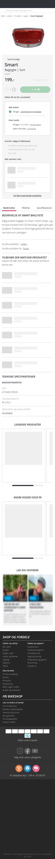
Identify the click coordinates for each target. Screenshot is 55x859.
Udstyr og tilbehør (10, 656)
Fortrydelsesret (34, 653)
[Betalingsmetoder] (27, 731)
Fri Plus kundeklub (10, 674)
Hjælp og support (36, 643)
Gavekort (6, 662)
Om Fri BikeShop (10, 706)
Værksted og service (11, 712)
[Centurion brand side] (40, 809)
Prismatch (7, 680)
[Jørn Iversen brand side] (40, 839)
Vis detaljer (7, 412)
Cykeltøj (6, 659)
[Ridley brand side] (40, 819)
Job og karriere (9, 715)
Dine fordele (8, 671)
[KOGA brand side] (15, 809)
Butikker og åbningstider (13, 709)
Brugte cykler (8, 653)
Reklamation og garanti (37, 659)
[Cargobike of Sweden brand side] (15, 829)
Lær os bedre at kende (13, 703)
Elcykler (6, 650)
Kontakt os (32, 666)
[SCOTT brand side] (40, 799)
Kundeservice (33, 646)
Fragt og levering (34, 656)
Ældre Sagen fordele (11, 687)
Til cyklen (17, 16)
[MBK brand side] (40, 788)
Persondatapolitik (10, 719)
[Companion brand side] (15, 819)
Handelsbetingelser (36, 650)
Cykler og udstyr (10, 643)
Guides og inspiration (11, 690)
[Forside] (18, 4)
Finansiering (8, 684)
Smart (11, 64)
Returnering (32, 662)
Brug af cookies (9, 722)
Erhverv (6, 677)
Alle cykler (7, 646)
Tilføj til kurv (35, 89)
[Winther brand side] (15, 799)
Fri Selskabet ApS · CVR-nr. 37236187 (27, 775)
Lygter (25, 16)
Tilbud (5, 666)
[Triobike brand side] (40, 829)
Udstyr (9, 16)
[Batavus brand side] (15, 788)
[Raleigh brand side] (15, 839)
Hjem (3, 16)
